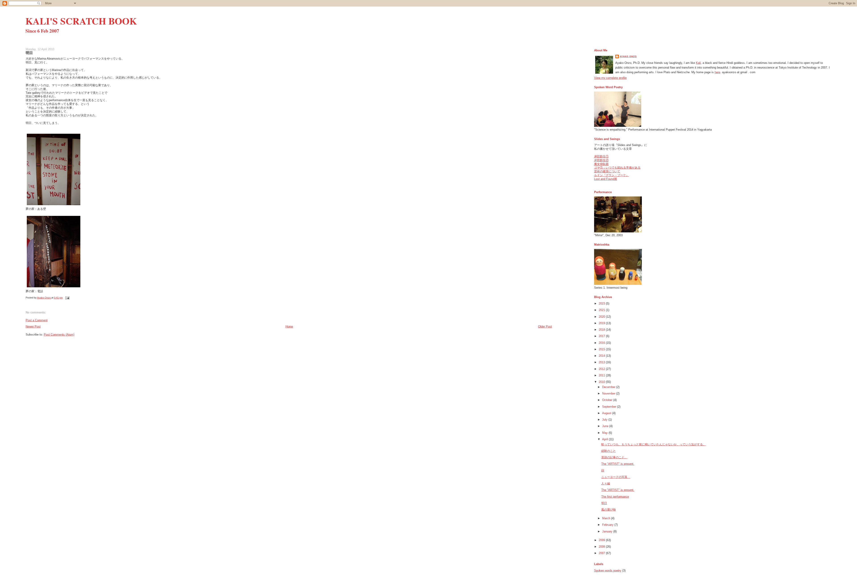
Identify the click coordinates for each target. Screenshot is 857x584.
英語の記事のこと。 (614, 457)
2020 (602, 316)
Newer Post (33, 326)
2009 (602, 540)
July (605, 419)
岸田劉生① (601, 156)
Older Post (545, 326)
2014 (602, 355)
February (608, 524)
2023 (602, 303)
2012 (602, 369)
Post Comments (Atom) (59, 334)
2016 (602, 342)
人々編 (605, 483)
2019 (602, 323)
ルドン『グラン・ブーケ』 (611, 175)
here (717, 72)
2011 (602, 375)
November (609, 393)
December (609, 387)
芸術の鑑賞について (607, 171)
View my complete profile (610, 77)
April (605, 439)
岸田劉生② (601, 160)
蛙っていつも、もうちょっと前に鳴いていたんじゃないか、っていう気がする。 (653, 444)
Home (289, 326)
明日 (604, 503)
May (605, 432)
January (607, 531)
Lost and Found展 (605, 179)
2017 (602, 336)
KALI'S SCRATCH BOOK (81, 21)
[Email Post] (67, 297)
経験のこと (608, 451)
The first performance (615, 496)
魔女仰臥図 (601, 164)
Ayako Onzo (628, 56)
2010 (602, 382)
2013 (602, 362)
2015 (602, 349)
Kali (698, 63)
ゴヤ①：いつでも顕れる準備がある (617, 167)
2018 (602, 329)
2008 (602, 546)
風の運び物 (608, 509)
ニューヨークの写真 (615, 477)
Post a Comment (37, 320)
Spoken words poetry (607, 570)
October (607, 400)
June (605, 426)
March (606, 518)
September (609, 406)
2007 (602, 553)
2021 (602, 310)
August (607, 413)
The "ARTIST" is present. (617, 463)
